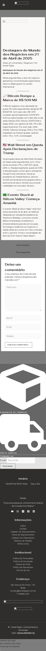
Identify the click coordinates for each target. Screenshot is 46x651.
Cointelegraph (25, 136)
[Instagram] (17, 511)
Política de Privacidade (23, 558)
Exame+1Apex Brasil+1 (25, 236)
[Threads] (23, 511)
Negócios (28, 63)
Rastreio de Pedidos (23, 541)
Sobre (23, 526)
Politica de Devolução (23, 561)
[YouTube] (12, 511)
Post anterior (23, 245)
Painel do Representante (23, 535)
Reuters (30, 186)
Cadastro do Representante (23, 532)
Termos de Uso (23, 570)
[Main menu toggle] (3, 4)
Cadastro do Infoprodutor (23, 538)
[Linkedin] (34, 511)
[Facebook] (28, 511)
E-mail (3, 460)
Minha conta (23, 544)
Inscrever (8, 466)
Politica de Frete (23, 564)
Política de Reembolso (23, 567)
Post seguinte (23, 252)
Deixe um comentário (12, 63)
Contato (23, 529)
